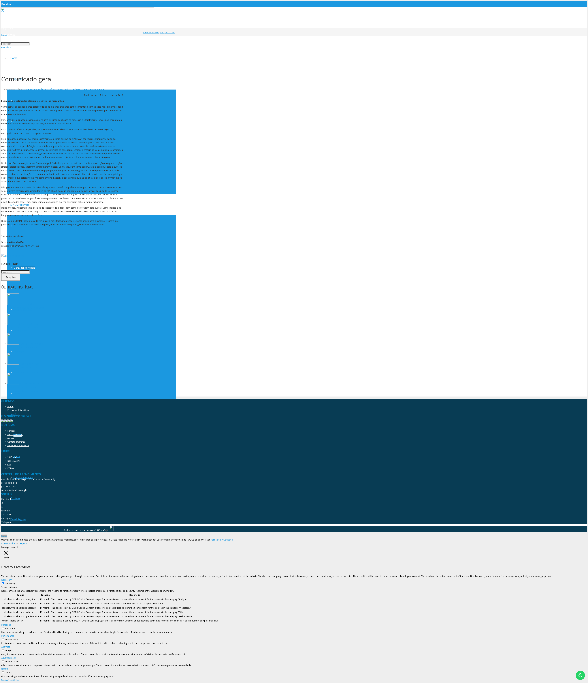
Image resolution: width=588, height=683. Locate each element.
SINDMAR (12, 457)
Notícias (51, 89)
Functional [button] (6, 624)
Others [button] (4, 668)
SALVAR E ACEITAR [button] (10, 679)
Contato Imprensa (16, 441)
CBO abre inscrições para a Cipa (152, 32)
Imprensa (99, 89)
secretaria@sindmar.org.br (14, 490)
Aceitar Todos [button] (8, 543)
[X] (2, 502)
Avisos (10, 438)
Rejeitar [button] (23, 543)
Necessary (10, 583)
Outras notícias (64, 89)
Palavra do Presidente (84, 89)
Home (10, 406)
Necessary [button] (6, 579)
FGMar (10, 468)
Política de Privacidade (18, 410)
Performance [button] (7, 635)
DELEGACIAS (13, 460)
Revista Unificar (15, 434)
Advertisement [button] (8, 657)
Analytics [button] (5, 646)
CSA (9, 464)
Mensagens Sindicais (36, 89)
